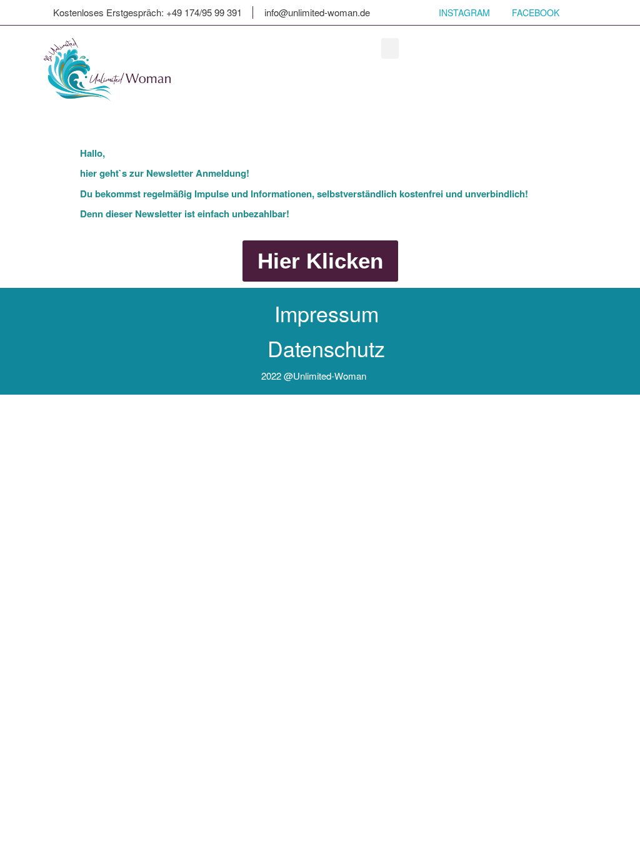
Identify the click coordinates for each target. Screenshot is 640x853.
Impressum (326, 313)
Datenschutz (326, 348)
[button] (390, 48)
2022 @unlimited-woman (313, 375)
